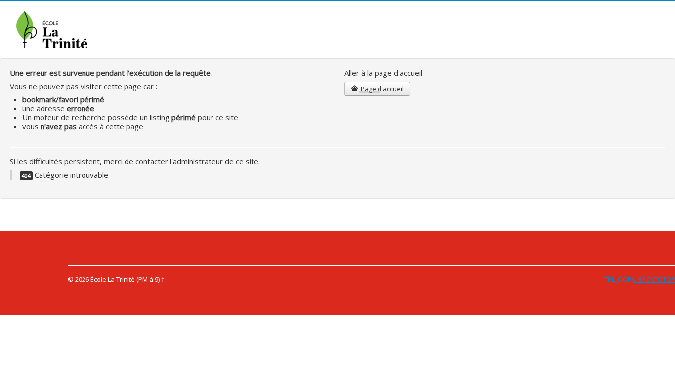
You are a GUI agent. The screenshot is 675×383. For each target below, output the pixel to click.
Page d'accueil (381, 88)
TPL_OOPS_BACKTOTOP (639, 279)
